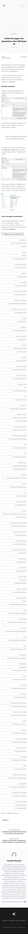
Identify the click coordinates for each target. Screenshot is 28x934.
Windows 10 (5, 820)
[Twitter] (22, 902)
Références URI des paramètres (10, 813)
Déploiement (14, 33)
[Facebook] (25, 902)
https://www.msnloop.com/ (12, 901)
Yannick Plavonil (14, 860)
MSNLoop (11, 927)
